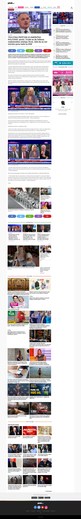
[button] (9, 230)
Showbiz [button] (26, 7)
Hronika (32, 7)
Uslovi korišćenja (45, 511)
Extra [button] (54, 7)
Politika (10, 35)
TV (41, 7)
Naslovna (11, 7)
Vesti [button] (16, 7)
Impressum (39, 511)
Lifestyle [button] (50, 7)
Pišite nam (53, 511)
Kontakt (28, 511)
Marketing (33, 511)
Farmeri (37, 7)
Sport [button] (44, 7)
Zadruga (21, 7)
